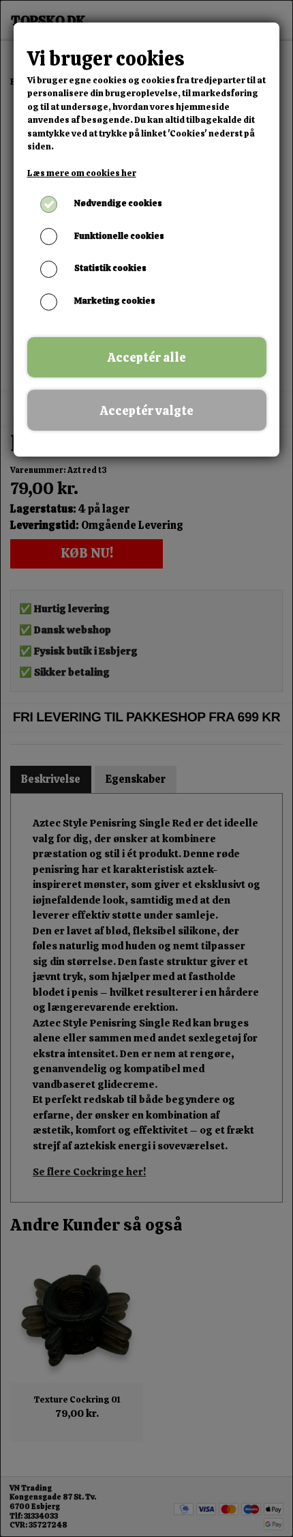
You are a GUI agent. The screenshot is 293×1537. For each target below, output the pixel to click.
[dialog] (146, 768)
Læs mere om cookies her (81, 173)
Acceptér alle (147, 357)
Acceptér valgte (147, 410)
